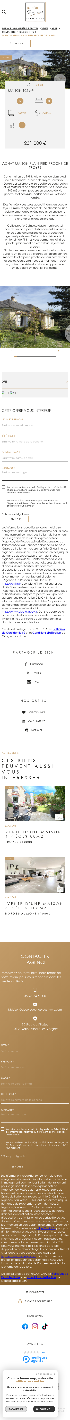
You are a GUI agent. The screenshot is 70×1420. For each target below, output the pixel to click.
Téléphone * (8, 1094)
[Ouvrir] (4, 12)
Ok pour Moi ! (44, 1409)
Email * (5, 1077)
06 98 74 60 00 (35, 996)
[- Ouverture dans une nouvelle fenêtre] (25, 1326)
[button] (57, 350)
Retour (19, 43)
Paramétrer (16, 1409)
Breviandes (9, 32)
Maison (23, 32)
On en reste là (44, 1374)
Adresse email (11, 452)
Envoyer (15, 518)
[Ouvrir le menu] (66, 12)
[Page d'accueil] (35, 12)
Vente (44, 28)
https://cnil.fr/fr (11, 583)
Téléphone (8, 436)
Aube (54, 28)
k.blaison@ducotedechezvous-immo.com (35, 1009)
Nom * (5, 1045)
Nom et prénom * (13, 419)
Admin (59, 1411)
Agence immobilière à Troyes (20, 28)
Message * (8, 468)
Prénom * (7, 1061)
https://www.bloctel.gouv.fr (19, 611)
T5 (33, 32)
